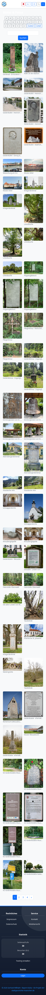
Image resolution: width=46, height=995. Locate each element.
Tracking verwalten (23, 961)
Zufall (38, 26)
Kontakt (34, 919)
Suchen (23, 37)
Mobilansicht (34, 924)
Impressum (11, 919)
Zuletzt (31, 26)
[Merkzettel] (23, 4)
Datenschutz (11, 924)
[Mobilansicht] (34, 4)
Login (23, 975)
